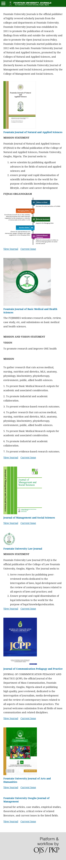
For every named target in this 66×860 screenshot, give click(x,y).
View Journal (10, 248)
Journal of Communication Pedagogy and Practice (33, 668)
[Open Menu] (3, 3)
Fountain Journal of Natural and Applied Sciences (32, 132)
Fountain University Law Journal (22, 548)
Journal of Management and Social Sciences (29, 517)
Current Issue (28, 248)
